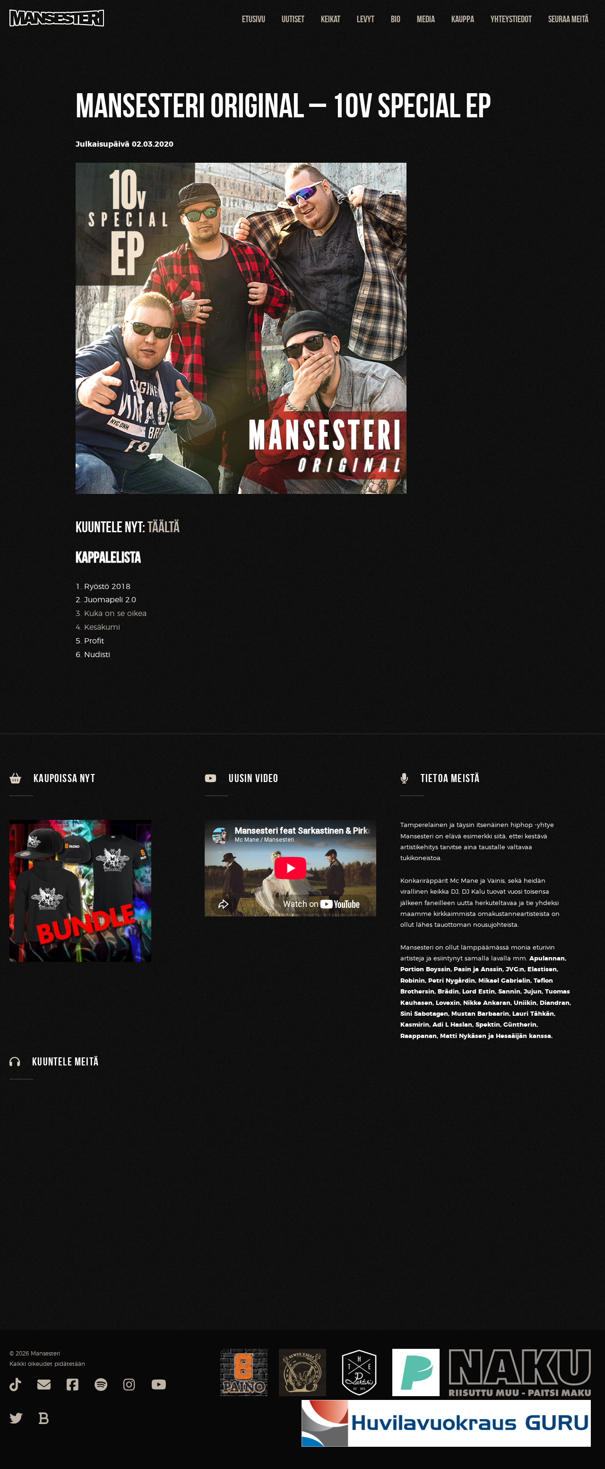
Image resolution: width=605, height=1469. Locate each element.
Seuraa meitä (568, 19)
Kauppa (462, 19)
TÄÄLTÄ (163, 527)
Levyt (365, 19)
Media (426, 19)
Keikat (330, 19)
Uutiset (293, 19)
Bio (395, 19)
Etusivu (253, 19)
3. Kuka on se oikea (111, 613)
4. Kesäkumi (98, 627)
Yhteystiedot (511, 19)
